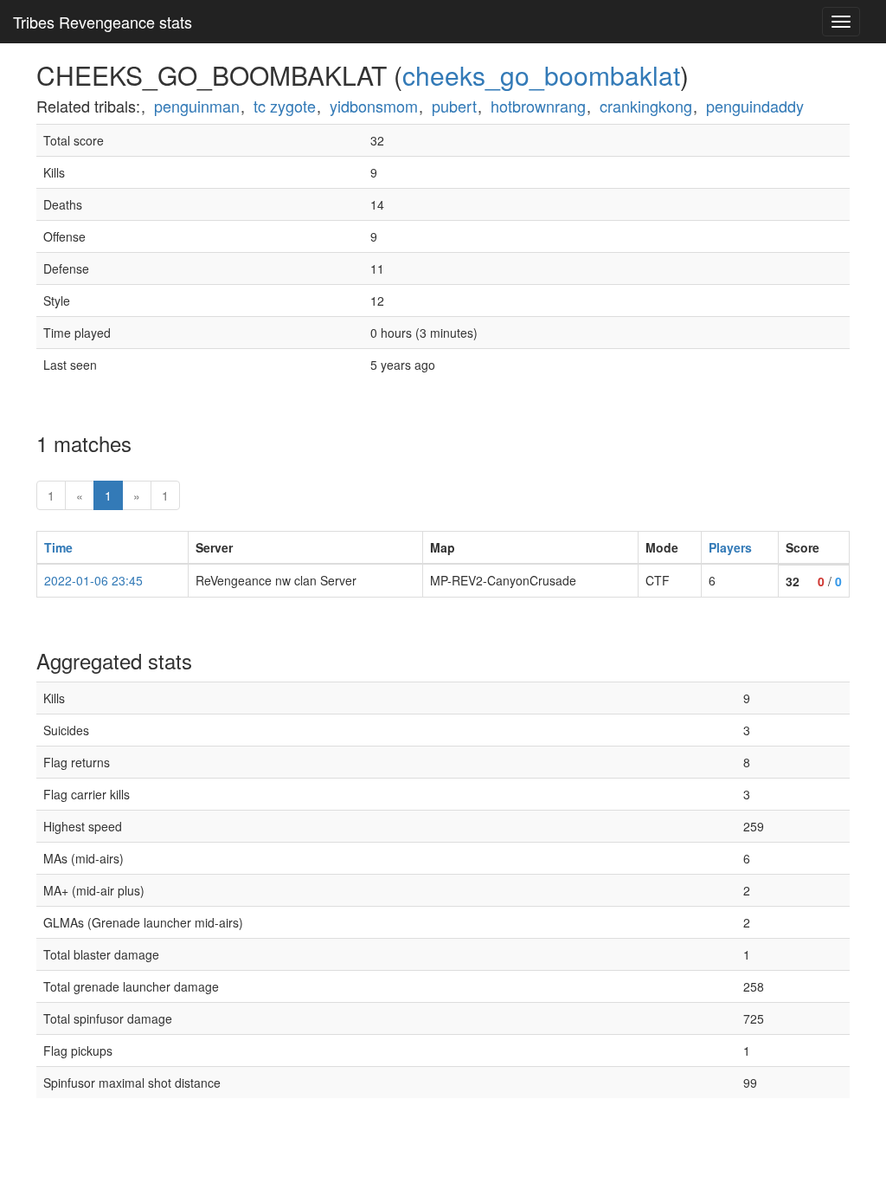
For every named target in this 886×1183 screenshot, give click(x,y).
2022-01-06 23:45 (93, 580)
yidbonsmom (374, 105)
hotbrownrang (538, 105)
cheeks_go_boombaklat (541, 75)
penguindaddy (755, 105)
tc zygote (285, 105)
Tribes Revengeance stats (102, 21)
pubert (454, 105)
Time (58, 547)
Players (730, 547)
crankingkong (646, 105)
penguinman (197, 105)
